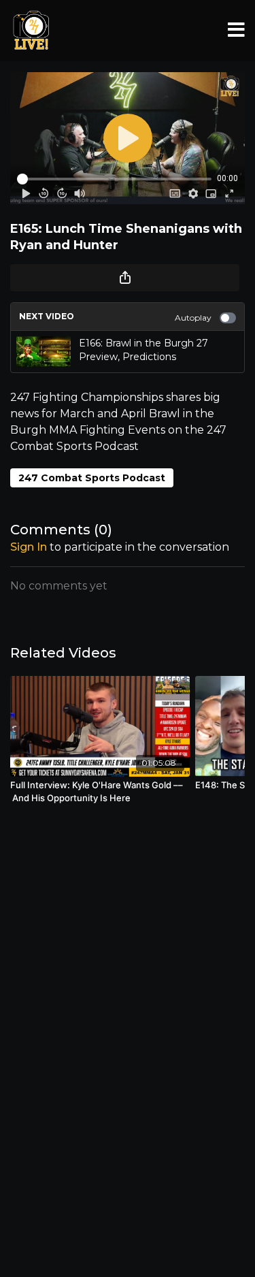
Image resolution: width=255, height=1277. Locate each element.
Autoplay (193, 317)
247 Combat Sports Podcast (91, 478)
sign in (28, 546)
